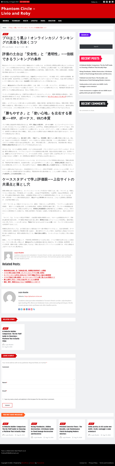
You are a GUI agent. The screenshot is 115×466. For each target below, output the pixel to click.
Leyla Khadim (9, 47)
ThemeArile (40, 463)
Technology (16, 21)
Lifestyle (34, 21)
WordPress (25, 463)
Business (6, 21)
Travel (43, 21)
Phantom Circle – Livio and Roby (18, 11)
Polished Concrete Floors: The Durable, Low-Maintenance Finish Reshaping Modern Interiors (71, 430)
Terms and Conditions (107, 463)
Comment (5, 367)
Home (4, 27)
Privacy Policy (93, 463)
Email (4, 391)
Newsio (32, 463)
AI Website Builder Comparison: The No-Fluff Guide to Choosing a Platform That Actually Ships (11, 336)
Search (84, 35)
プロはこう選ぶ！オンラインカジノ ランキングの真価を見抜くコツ (27, 27)
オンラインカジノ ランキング (57, 96)
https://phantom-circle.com (33, 296)
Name (4, 382)
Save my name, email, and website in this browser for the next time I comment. (29, 399)
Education (51, 21)
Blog (60, 21)
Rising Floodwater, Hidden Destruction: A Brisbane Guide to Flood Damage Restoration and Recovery (42, 430)
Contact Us (83, 463)
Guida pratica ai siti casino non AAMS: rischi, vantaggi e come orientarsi (100, 429)
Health (25, 21)
